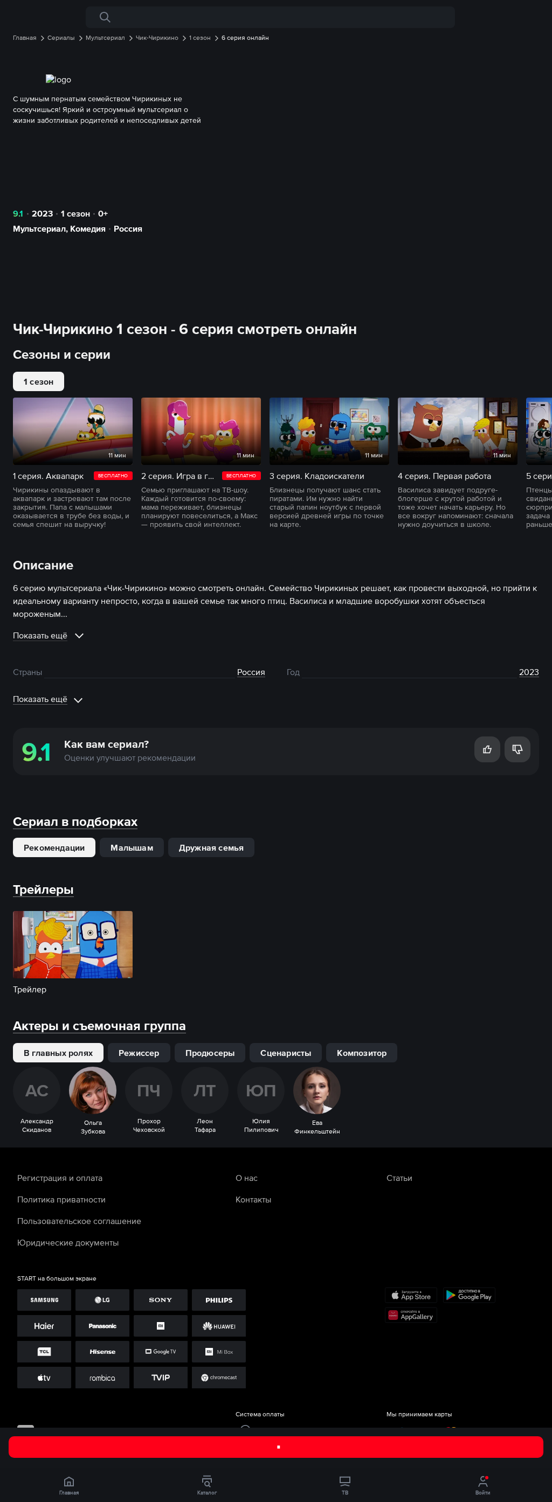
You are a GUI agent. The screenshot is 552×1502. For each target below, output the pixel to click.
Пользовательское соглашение (79, 1221)
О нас (247, 1178)
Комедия (88, 228)
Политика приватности (61, 1199)
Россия (128, 228)
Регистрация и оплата (59, 1178)
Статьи (399, 1178)
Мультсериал (39, 228)
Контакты (253, 1199)
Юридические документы (68, 1242)
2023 (42, 213)
